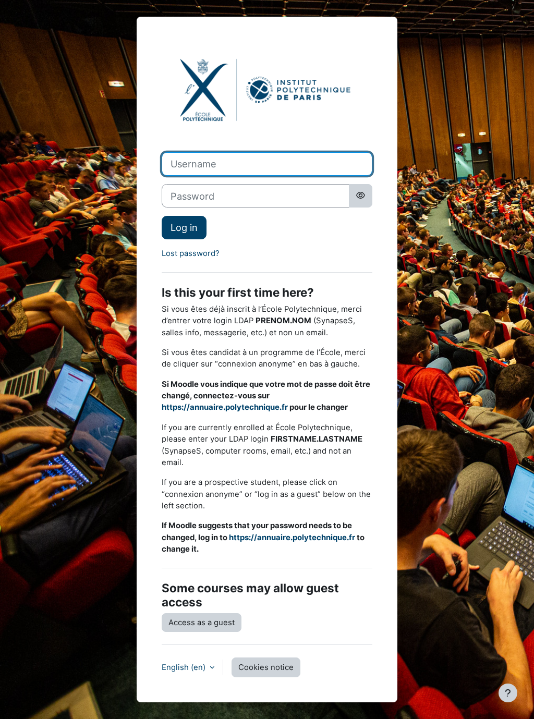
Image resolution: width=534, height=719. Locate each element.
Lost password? (191, 253)
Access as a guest (201, 622)
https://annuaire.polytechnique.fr (225, 407)
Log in (184, 227)
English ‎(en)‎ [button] (185, 667)
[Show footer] (508, 693)
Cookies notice (266, 667)
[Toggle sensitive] (360, 196)
